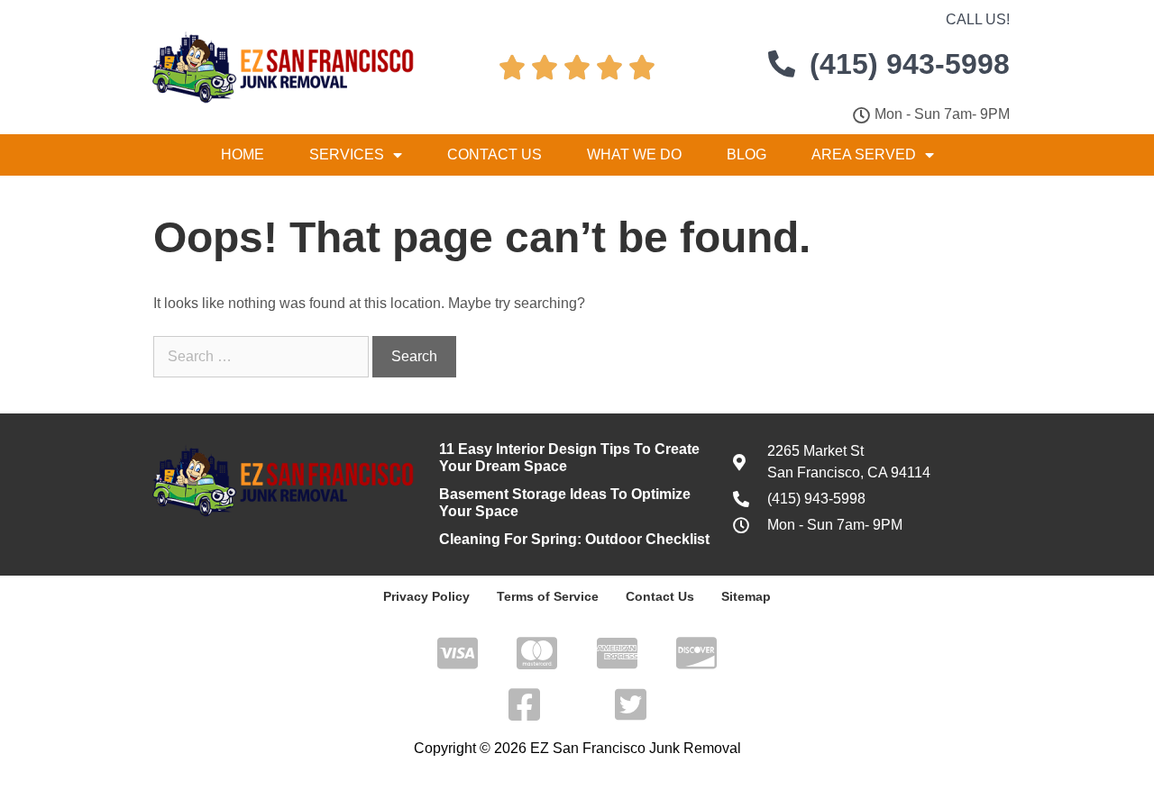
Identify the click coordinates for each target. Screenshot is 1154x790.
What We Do (634, 154)
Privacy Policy (426, 596)
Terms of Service (548, 596)
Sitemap (746, 596)
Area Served (863, 154)
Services (346, 154)
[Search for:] (262, 356)
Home (242, 154)
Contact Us (494, 154)
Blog (746, 154)
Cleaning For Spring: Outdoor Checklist (574, 539)
